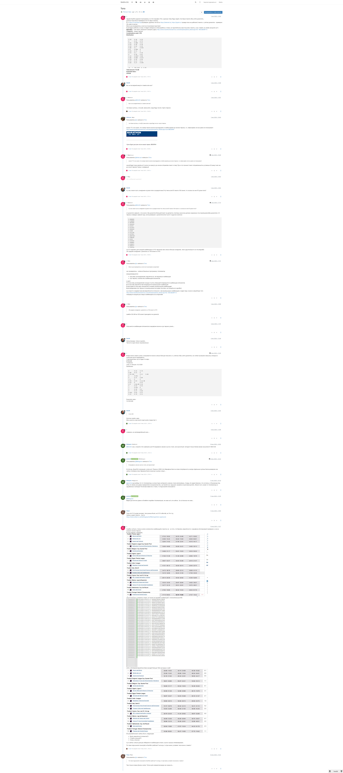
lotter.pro (128, 117)
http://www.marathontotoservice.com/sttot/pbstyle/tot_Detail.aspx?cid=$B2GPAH (150, 129)
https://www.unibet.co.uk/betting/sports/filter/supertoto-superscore (146, 517)
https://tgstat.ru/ (177, 22)
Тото (148, 100)
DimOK (128, 83)
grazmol (128, 459)
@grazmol (135, 480)
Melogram (129, 444)
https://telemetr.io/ (165, 22)
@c (134, 117)
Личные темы (127, 12)
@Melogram (142, 458)
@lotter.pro (131, 155)
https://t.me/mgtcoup (135, 22)
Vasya (128, 510)
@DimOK (131, 97)
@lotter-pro (138, 157)
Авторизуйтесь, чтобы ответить (213, 12)
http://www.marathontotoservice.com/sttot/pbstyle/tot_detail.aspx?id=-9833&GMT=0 (182, 29)
